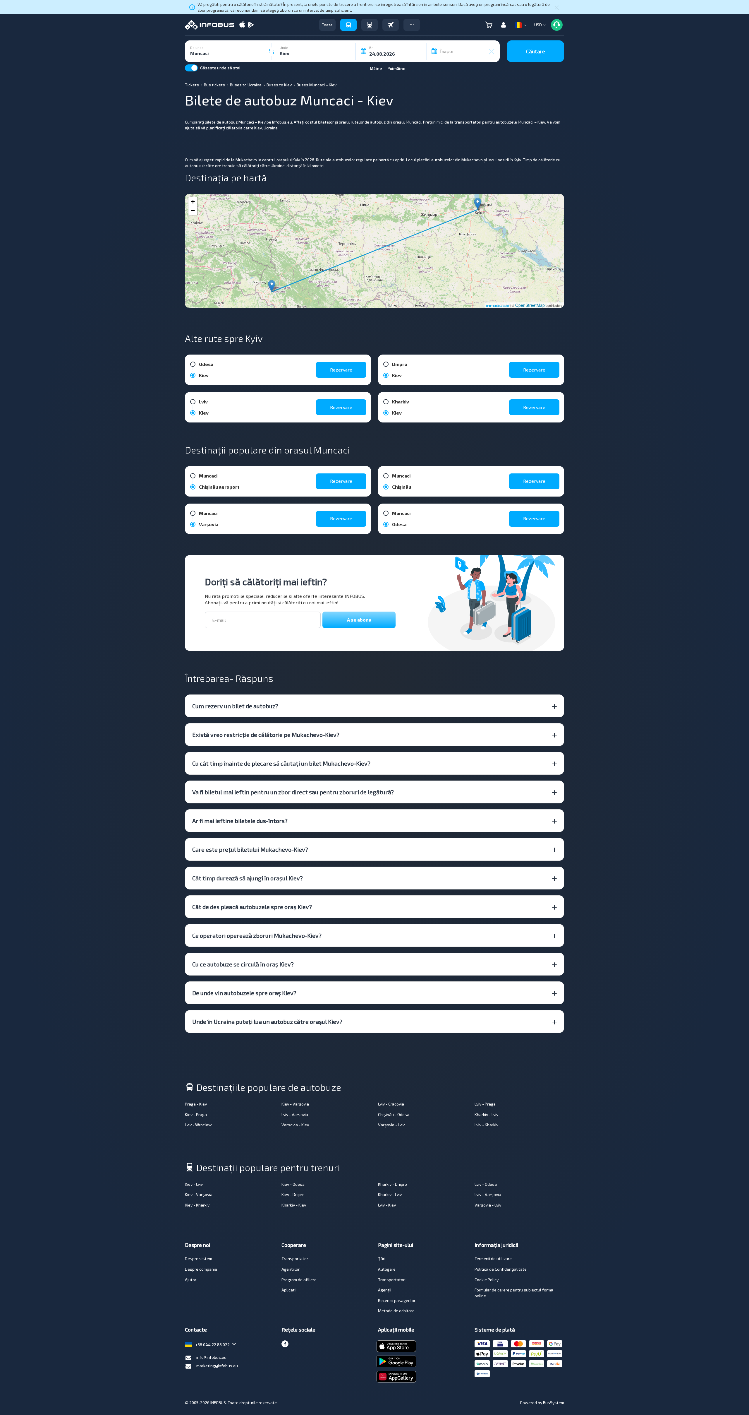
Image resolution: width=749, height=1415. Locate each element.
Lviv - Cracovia (391, 1103)
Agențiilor (290, 1269)
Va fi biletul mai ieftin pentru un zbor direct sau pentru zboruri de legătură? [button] (293, 791)
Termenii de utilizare (493, 1258)
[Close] (557, 7)
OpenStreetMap (530, 305)
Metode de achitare (396, 1310)
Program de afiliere (299, 1279)
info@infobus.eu (211, 1357)
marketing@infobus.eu (217, 1365)
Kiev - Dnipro (293, 1194)
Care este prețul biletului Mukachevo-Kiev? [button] (250, 849)
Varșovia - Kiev (295, 1124)
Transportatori (392, 1279)
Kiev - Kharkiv (197, 1204)
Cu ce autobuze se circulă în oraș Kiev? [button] (243, 964)
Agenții (384, 1289)
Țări (381, 1258)
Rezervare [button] (341, 369)
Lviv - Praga (485, 1103)
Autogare (387, 1269)
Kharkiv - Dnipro (392, 1184)
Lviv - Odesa (486, 1184)
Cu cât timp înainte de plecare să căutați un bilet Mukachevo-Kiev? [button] (281, 763)
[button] (411, 25)
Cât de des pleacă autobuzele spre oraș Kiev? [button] (252, 906)
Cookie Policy (487, 1279)
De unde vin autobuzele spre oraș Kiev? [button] (244, 992)
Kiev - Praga (196, 1114)
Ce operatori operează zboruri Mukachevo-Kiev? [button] (257, 935)
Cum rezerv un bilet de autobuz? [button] (235, 705)
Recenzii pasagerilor (396, 1300)
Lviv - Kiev (387, 1204)
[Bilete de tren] (369, 25)
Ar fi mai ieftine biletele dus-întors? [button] (240, 820)
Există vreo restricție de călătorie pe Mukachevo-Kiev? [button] (265, 734)
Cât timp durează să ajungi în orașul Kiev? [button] (247, 878)
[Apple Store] (242, 25)
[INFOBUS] (209, 25)
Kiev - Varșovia (295, 1103)
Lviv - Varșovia (294, 1114)
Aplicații (288, 1289)
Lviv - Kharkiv (486, 1124)
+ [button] (193, 201)
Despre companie (201, 1269)
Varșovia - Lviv (391, 1124)
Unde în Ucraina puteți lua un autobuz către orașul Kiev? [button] (267, 1021)
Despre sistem (198, 1258)
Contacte (196, 1329)
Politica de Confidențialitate (501, 1269)
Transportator (294, 1258)
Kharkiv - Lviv (486, 1114)
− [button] (193, 210)
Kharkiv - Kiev (293, 1204)
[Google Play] (250, 25)
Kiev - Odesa (293, 1184)
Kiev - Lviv (194, 1184)
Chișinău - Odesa (393, 1114)
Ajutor (190, 1279)
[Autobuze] (348, 25)
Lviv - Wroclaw (198, 1124)
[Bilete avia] (390, 25)
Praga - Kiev (196, 1103)
